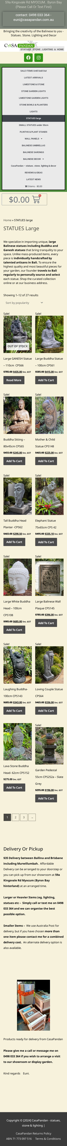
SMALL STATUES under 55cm (33, 125)
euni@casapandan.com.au (33, 20)
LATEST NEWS (33, 179)
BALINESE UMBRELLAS (33, 145)
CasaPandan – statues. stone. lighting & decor (33, 166)
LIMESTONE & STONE (33, 84)
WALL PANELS (32, 138)
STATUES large (33, 118)
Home (7, 220)
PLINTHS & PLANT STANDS (33, 132)
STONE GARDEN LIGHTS (33, 91)
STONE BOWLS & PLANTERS (33, 104)
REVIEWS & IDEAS (33, 172)
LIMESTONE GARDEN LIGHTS (33, 98)
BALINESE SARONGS (33, 152)
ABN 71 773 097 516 (19, 1139)
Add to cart (46, 380)
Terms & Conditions (48, 1139)
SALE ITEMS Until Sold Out (33, 71)
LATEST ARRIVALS (33, 77)
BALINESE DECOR (32, 159)
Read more (13, 380)
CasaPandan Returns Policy (33, 1133)
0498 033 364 (39, 15)
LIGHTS (33, 111)
